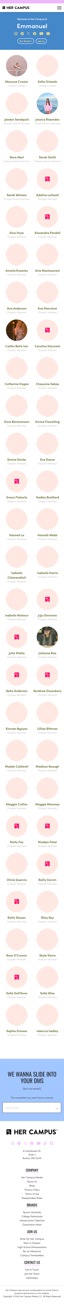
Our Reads (25, 41)
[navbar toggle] (59, 8)
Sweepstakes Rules (32, 1198)
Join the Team (32, 1273)
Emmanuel (32, 25)
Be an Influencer (32, 1251)
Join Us (41, 41)
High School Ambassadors (32, 1247)
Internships (32, 1277)
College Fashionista (32, 1216)
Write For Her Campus (32, 1238)
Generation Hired (32, 1224)
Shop (32, 1185)
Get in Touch (32, 1269)
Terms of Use (32, 1193)
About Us (32, 1181)
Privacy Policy (32, 1189)
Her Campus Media (32, 1177)
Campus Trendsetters (32, 1255)
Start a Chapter (32, 1243)
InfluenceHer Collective (32, 1220)
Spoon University (32, 1212)
